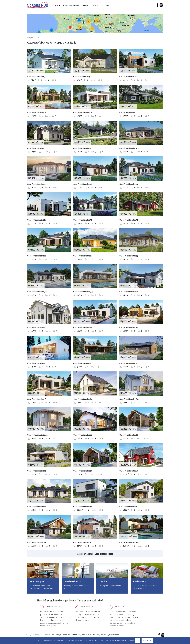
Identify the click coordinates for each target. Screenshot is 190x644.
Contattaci (106, 5)
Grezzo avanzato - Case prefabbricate (95, 554)
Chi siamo (86, 5)
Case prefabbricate (71, 5)
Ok (138, 640)
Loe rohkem (147, 640)
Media (95, 5)
